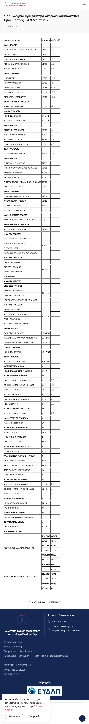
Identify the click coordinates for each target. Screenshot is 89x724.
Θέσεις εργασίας (12, 646)
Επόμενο (54, 601)
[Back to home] (14, 4)
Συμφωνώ (14, 716)
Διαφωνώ (34, 716)
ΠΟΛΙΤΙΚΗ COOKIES (14, 669)
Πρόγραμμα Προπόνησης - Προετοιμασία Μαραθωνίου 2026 (35, 655)
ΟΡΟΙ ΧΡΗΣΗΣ (11, 674)
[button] (84, 4)
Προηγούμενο (37, 601)
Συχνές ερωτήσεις (13, 641)
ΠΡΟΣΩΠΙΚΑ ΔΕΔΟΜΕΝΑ (17, 665)
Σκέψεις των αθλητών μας (17, 651)
